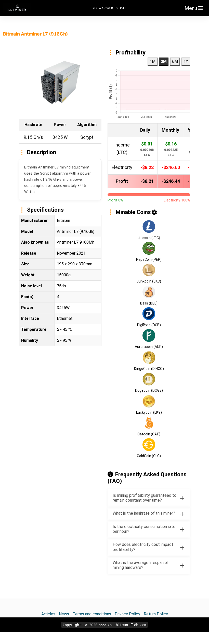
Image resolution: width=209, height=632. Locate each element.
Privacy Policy (127, 614)
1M (152, 61)
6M (175, 61)
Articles (48, 614)
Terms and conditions (92, 614)
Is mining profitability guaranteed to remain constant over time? (144, 498)
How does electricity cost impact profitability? (143, 547)
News (64, 614)
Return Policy (156, 614)
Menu (191, 8)
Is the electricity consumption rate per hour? (144, 529)
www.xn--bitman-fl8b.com (122, 625)
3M (164, 61)
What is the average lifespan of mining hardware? (141, 565)
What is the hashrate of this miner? (144, 513)
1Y (186, 61)
